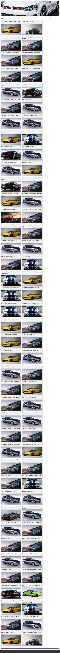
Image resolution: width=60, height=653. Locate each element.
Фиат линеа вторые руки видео (29, 397)
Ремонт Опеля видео (26, 271)
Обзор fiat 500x (4, 318)
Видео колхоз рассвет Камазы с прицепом (31, 303)
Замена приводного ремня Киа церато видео (11, 381)
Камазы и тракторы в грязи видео (8, 522)
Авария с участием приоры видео (8, 162)
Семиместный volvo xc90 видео (29, 381)
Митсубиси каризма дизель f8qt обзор (30, 287)
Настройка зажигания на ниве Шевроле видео (11, 585)
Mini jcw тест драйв (5, 475)
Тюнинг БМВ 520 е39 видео (28, 21)
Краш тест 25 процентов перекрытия (30, 616)
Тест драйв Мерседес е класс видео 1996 (31, 177)
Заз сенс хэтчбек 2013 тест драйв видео (31, 538)
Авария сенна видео (26, 99)
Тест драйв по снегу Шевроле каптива (9, 240)
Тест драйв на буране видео (28, 428)
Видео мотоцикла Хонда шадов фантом (10, 616)
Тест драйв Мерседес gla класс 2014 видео (31, 632)
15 (5, 648)
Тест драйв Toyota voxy (6, 569)
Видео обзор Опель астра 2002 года (30, 350)
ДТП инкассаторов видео (6, 146)
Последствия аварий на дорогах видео (30, 444)
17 (7, 648)
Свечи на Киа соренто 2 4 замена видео (31, 52)
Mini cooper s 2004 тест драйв (28, 491)
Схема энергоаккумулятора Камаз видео (31, 318)
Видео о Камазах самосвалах (7, 506)
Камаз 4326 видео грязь (27, 162)
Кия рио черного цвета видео (28, 146)
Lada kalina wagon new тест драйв (8, 412)
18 (8, 648)
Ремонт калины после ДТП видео (29, 130)
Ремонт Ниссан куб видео (28, 334)
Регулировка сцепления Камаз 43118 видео (31, 115)
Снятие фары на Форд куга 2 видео (9, 600)
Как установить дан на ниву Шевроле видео (32, 365)
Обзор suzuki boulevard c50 (7, 365)
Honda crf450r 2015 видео (6, 350)
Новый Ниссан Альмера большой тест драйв (11, 553)
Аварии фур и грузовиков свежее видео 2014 (32, 475)
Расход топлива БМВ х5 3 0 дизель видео (10, 21)
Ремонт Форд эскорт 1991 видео (8, 491)
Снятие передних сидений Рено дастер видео (11, 68)
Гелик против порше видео (7, 130)
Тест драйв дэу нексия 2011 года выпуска (10, 428)
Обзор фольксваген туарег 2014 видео (30, 84)
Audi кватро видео (26, 256)
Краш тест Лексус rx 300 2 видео (8, 224)
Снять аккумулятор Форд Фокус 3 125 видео (11, 459)
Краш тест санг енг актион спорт (8, 632)
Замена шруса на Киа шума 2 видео (30, 459)
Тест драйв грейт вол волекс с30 (29, 412)
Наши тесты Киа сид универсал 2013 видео (31, 209)
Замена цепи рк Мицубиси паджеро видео (10, 37)
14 (4, 648)
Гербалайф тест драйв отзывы (8, 209)
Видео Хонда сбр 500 (27, 553)
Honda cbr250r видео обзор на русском (30, 240)
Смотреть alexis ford (5, 538)
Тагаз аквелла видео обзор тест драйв (9, 115)
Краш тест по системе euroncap (8, 256)
